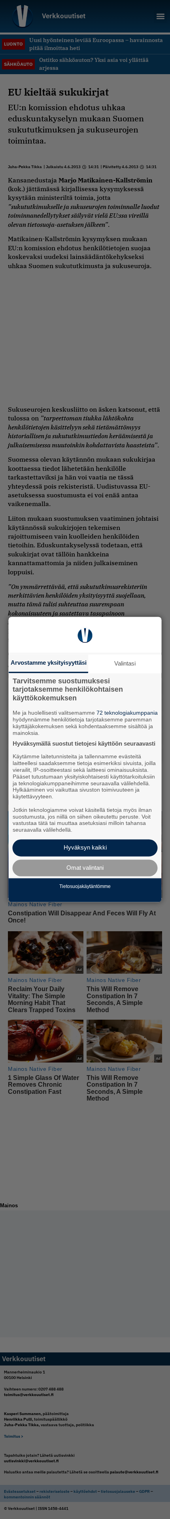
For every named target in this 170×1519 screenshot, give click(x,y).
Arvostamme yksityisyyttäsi (49, 662)
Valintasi (125, 663)
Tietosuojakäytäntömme (85, 886)
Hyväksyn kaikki (85, 847)
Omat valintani (85, 867)
